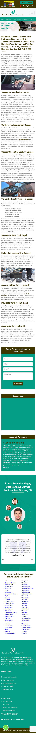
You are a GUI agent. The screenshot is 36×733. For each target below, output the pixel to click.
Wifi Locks (6, 704)
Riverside (24, 611)
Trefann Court (25, 629)
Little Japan (25, 590)
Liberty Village (26, 586)
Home (3, 19)
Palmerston (25, 601)
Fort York (7, 618)
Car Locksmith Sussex (28, 19)
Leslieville (25, 585)
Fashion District (9, 614)
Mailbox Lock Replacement (10, 707)
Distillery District (9, 603)
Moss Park (25, 596)
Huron (6, 629)
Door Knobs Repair (8, 689)
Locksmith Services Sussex (13, 19)
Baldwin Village (9, 586)
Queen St (24, 607)
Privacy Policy (7, 698)
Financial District (9, 616)
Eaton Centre (8, 611)
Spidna (24, 616)
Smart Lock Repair (8, 686)
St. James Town (26, 618)
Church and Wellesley (10, 594)
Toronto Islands (26, 626)
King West (25, 581)
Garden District (9, 620)
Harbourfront (8, 628)
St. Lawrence (25, 620)
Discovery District (9, 601)
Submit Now (18, 384)
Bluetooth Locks (7, 701)
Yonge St (24, 631)
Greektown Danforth (10, 583)
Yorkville (24, 633)
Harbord (7, 624)
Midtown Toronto (26, 594)
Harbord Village (9, 626)
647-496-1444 (26, 2)
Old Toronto (25, 598)
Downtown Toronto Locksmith (20, 730)
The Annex (25, 624)
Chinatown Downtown (11, 581)
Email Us (7, 719)
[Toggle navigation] (32, 13)
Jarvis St (7, 631)
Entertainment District (10, 613)
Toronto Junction (26, 628)
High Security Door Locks (10, 677)
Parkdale (24, 603)
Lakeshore (25, 583)
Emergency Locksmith (9, 710)
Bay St (6, 590)
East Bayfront (8, 609)
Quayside (24, 605)
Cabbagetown (8, 592)
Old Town (24, 600)
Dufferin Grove (9, 605)
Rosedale (24, 613)
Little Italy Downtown (27, 588)
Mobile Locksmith (23, 139)
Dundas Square (9, 607)
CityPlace (7, 596)
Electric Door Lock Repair (9, 683)
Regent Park (25, 609)
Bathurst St (8, 588)
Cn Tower (7, 598)
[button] (15, 501)
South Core (25, 614)
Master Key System (8, 680)
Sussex (24, 622)
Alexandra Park (9, 585)
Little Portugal (26, 592)
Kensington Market (10, 633)
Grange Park (8, 622)
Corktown (7, 600)
